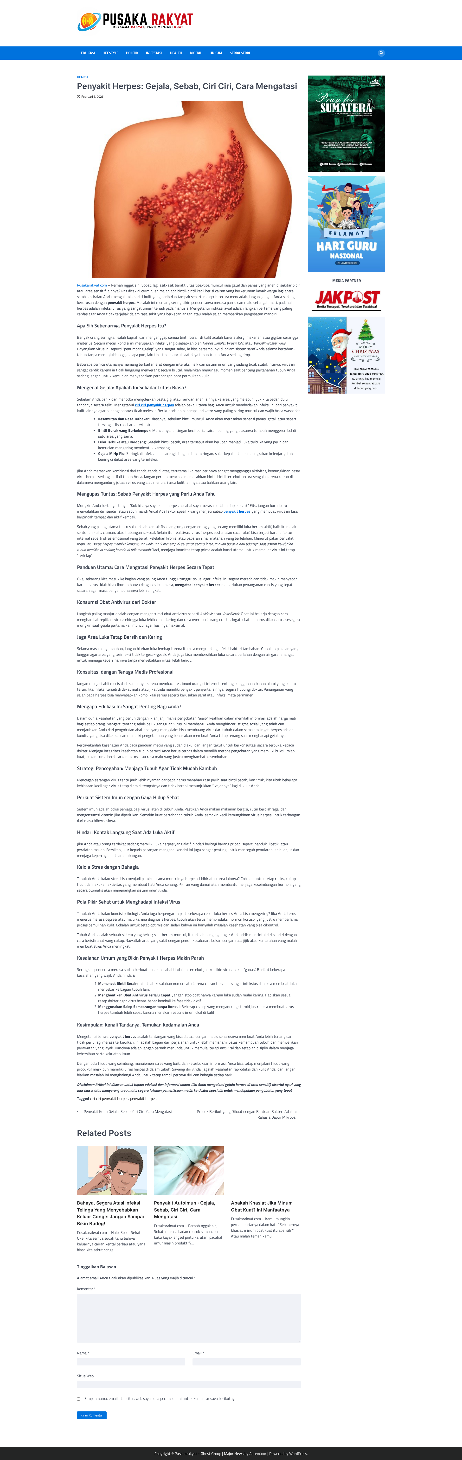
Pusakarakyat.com (92, 285)
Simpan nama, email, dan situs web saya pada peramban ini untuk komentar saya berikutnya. (160, 1398)
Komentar (86, 1289)
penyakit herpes (237, 511)
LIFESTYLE (110, 53)
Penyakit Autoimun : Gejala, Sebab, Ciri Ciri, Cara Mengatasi (184, 1209)
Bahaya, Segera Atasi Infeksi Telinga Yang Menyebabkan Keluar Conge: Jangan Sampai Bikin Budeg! (110, 1213)
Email (198, 1353)
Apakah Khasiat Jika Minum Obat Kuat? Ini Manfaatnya (262, 1206)
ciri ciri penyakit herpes (154, 405)
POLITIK (132, 53)
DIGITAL (196, 53)
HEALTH (176, 53)
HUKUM (216, 53)
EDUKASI (88, 53)
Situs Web (85, 1376)
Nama (83, 1353)
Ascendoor (257, 1453)
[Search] (381, 53)
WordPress (298, 1453)
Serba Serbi (240, 53)
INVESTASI (154, 53)
